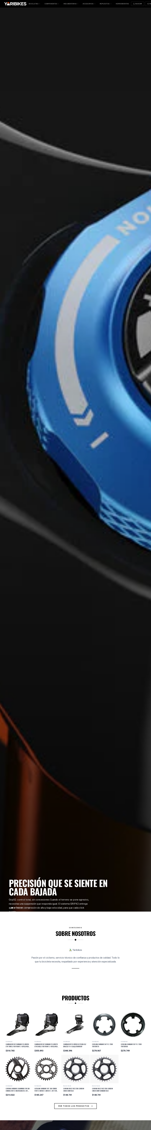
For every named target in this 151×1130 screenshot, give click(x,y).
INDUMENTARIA (70, 4)
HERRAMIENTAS (122, 4)
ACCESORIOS (88, 4)
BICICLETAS (34, 4)
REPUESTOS (105, 4)
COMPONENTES (51, 4)
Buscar (138, 4)
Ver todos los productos (73, 1106)
